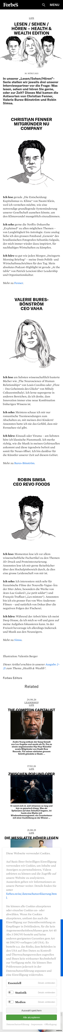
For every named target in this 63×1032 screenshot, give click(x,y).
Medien (20, 1002)
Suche (43, 5)
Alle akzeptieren (31, 1017)
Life (31, 18)
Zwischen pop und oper (31, 774)
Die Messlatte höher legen (31, 838)
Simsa (18, 640)
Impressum (36, 1024)
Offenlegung (50, 1024)
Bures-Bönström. (24, 463)
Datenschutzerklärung (17, 1024)
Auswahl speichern (31, 1010)
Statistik (20, 992)
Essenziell (14, 983)
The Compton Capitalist (31, 710)
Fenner (18, 283)
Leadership (31, 702)
